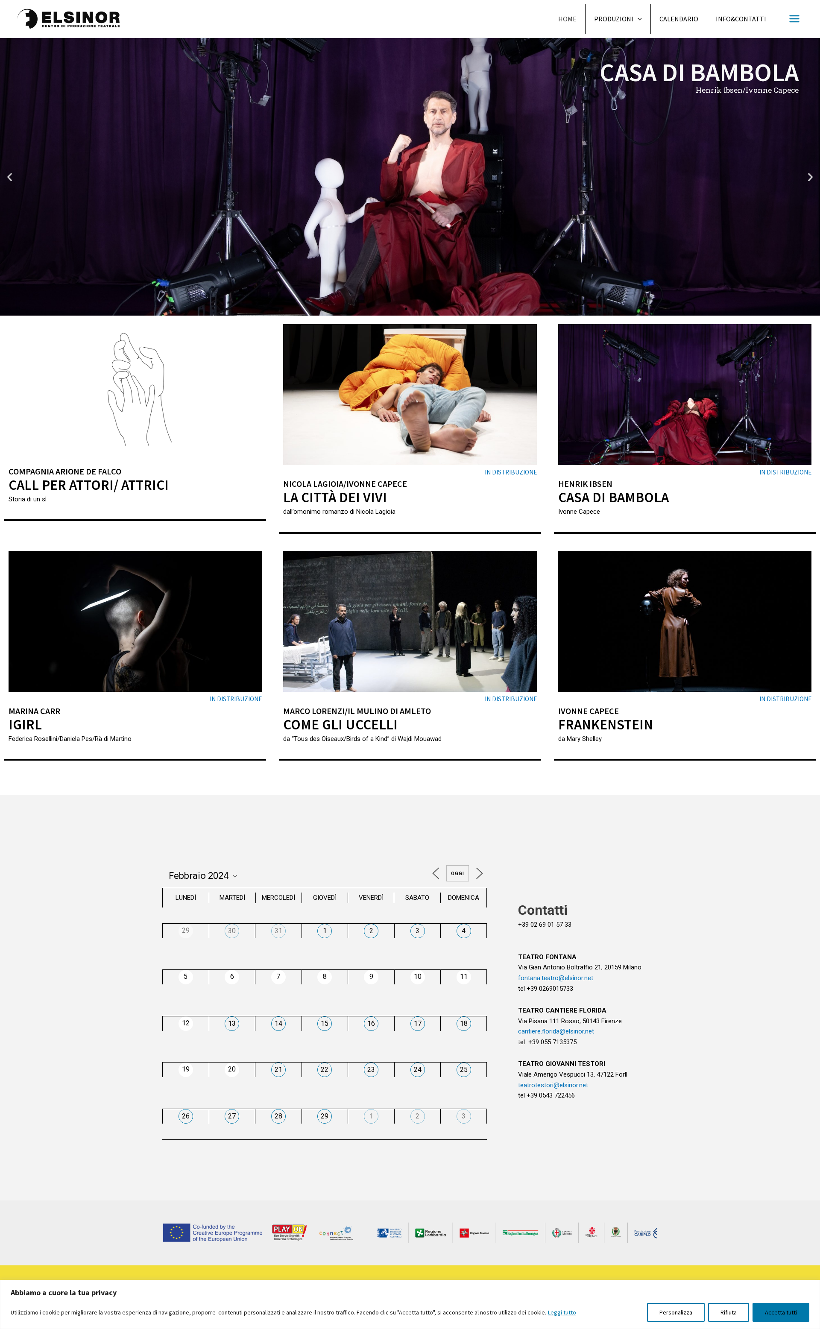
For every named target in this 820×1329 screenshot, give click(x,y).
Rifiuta (728, 1312)
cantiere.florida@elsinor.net (556, 1031)
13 (232, 1023)
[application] (637, 19)
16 (371, 1023)
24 (418, 1070)
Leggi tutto (562, 1312)
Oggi (457, 873)
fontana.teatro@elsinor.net (555, 978)
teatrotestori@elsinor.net (553, 1085)
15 (324, 1023)
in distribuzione (511, 472)
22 (324, 1070)
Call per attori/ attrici (89, 485)
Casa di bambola (613, 497)
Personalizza (675, 1312)
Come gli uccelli (340, 724)
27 (232, 1116)
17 (418, 1023)
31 (278, 931)
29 (324, 1116)
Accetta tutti (781, 1312)
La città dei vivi (335, 497)
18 (464, 1023)
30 (232, 931)
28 (278, 1116)
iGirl (25, 724)
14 (278, 1023)
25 (464, 1070)
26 (186, 1116)
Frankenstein (605, 724)
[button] (398, 308)
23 (371, 1070)
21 (278, 1070)
